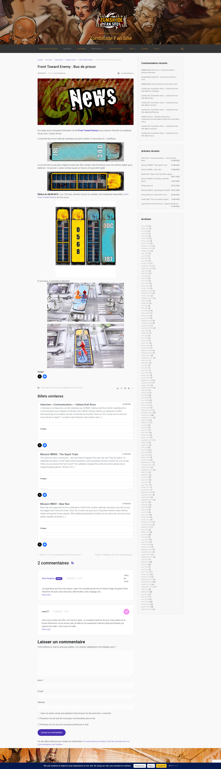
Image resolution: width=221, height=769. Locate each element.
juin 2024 (144, 276)
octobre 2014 (146, 555)
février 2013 (145, 604)
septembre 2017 (147, 470)
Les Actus (48, 60)
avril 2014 (144, 569)
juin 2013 (144, 594)
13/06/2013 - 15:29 (74, 578)
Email (40, 691)
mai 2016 (144, 510)
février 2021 (145, 375)
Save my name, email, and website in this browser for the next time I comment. (76, 713)
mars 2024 (145, 283)
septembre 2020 (147, 388)
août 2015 (144, 530)
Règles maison (71, 60)
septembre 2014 (147, 557)
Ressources (59, 60)
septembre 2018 (147, 440)
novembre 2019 (146, 413)
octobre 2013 (146, 584)
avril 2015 (144, 540)
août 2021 (144, 360)
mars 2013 (145, 602)
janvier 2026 (145, 243)
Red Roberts (154, 112)
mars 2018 (145, 455)
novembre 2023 (146, 293)
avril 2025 (144, 261)
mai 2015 (144, 537)
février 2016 (145, 517)
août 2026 (144, 226)
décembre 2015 (146, 522)
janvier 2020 (145, 408)
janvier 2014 (145, 577)
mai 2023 (144, 308)
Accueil (40, 60)
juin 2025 (144, 256)
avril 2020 (144, 400)
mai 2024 (144, 278)
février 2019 (145, 435)
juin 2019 (144, 425)
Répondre (46, 595)
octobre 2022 (146, 326)
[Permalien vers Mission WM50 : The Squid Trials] (86, 473)
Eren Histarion (59, 73)
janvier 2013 (145, 607)
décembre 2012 (146, 609)
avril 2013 (144, 599)
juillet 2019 (145, 423)
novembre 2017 (146, 465)
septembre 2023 (147, 298)
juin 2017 (144, 477)
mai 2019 (144, 428)
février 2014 (145, 574)
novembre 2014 (146, 552)
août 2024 (144, 271)
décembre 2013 (146, 579)
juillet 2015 (145, 532)
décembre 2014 (146, 550)
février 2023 (145, 316)
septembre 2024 (147, 268)
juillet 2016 (145, 505)
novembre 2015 (146, 525)
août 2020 (144, 390)
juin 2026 (144, 231)
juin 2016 (144, 507)
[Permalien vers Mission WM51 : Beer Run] (86, 523)
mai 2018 (144, 450)
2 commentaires (127, 73)
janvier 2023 (145, 318)
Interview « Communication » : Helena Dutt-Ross (158, 159)
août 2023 (144, 301)
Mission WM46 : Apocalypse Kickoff (155, 190)
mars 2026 (145, 238)
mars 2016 (145, 515)
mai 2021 (144, 368)
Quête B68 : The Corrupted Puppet (155, 199)
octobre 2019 (146, 415)
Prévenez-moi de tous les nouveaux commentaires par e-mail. (68, 718)
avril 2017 (144, 482)
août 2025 (144, 253)
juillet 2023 (145, 303)
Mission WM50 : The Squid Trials (154, 165)
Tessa (151, 136)
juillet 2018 (145, 445)
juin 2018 (144, 447)
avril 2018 (144, 452)
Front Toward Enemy (86, 60)
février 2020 (145, 405)
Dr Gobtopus (154, 91)
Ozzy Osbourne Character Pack (164, 84)
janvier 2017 (145, 490)
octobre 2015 (146, 527)
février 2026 (145, 241)
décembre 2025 (146, 246)
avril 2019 (144, 430)
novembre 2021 (146, 353)
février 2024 (145, 286)
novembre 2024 (146, 266)
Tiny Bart (152, 105)
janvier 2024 (145, 288)
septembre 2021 (147, 358)
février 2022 (145, 345)
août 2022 (144, 331)
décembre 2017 (146, 462)
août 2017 (144, 472)
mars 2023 (145, 313)
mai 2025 (144, 258)
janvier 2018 (145, 460)
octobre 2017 (146, 467)
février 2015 (145, 545)
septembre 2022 (147, 328)
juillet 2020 (145, 393)
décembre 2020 (146, 380)
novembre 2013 (146, 582)
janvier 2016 (145, 520)
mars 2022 (145, 343)
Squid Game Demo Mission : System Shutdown (160, 204)
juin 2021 (144, 365)
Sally (151, 98)
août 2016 (144, 502)
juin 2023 (144, 306)
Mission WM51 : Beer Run (151, 169)
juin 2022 (144, 336)
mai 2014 (144, 567)
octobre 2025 (146, 251)
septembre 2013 (147, 587)
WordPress (125, 761)
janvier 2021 (145, 378)
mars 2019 (145, 433)
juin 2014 (144, 564)
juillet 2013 (145, 592)
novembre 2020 (146, 383)
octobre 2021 (146, 355)
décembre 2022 (146, 321)
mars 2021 (145, 373)
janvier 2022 (145, 348)
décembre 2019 (146, 410)
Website (41, 702)
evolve (94, 761)
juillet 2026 (145, 228)
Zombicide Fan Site (110, 38)
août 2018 (144, 442)
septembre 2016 (147, 500)
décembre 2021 (146, 350)
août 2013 (144, 589)
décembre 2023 (146, 291)
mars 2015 (145, 542)
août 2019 (144, 420)
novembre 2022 (146, 323)
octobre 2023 (146, 296)
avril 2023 (144, 311)
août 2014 (144, 559)
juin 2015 (144, 535)
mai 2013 (144, 597)
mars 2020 (145, 403)
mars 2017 (145, 485)
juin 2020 (144, 395)
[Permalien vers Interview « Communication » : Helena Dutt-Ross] (86, 424)
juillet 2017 (145, 475)
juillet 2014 (145, 562)
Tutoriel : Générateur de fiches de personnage (113, 555)
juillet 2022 (145, 333)
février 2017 (145, 487)
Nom (40, 680)
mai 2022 (144, 338)
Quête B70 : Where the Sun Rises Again (156, 174)
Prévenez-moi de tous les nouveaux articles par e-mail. (64, 724)
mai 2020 (144, 398)
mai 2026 (144, 233)
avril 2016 (144, 512)
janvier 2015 (145, 547)
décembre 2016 (146, 492)
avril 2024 (144, 281)
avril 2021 (144, 370)
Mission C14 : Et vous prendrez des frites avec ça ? (60, 555)
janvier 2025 (145, 263)
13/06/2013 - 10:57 (61, 612)
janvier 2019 (145, 437)
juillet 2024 (145, 273)
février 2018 (145, 457)
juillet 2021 (145, 363)
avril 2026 (144, 236)
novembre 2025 (146, 248)
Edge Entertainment (111, 755)
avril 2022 (144, 340)
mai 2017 (144, 480)
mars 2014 (145, 572)
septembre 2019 (147, 418)
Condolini (153, 129)
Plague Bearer (147, 186)
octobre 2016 (146, 497)
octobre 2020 (146, 385)
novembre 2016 (146, 495)
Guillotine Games (49, 757)
